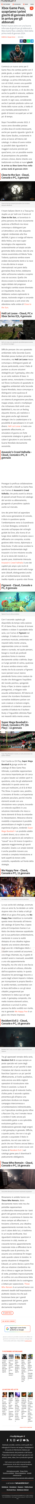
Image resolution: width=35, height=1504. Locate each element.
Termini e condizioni (8, 1473)
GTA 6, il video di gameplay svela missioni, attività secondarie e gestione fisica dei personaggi (23, 1408)
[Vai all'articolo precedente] (33, 950)
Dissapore (20, 1487)
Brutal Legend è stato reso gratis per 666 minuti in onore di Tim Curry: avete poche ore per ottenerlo (17, 1410)
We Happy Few (21, 1011)
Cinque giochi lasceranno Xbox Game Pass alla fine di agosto (4, 1366)
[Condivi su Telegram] (32, 41)
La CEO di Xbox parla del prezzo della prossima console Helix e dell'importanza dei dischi (11, 1409)
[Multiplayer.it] (8, 1)
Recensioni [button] (17, 4)
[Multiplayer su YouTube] (24, 1440)
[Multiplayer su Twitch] (21, 1440)
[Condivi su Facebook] (21, 41)
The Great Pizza (11, 1490)
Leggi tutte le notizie (26, 1427)
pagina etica (28, 1341)
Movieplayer (13, 1487)
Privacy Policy (24, 1471)
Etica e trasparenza (20, 1473)
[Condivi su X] (24, 41)
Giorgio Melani (11, 37)
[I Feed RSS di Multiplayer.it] (28, 1440)
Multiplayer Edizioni (23, 1490)
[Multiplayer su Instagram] (14, 1440)
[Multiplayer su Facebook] (7, 1440)
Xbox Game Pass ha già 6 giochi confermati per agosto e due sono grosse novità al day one (23, 1371)
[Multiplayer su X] (11, 1440)
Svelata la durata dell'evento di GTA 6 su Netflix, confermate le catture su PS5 (4, 1407)
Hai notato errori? (8, 1321)
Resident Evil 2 (16, 1150)
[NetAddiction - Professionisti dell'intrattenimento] (22, 1483)
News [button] (26, 4)
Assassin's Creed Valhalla (12, 562)
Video (32, 4)
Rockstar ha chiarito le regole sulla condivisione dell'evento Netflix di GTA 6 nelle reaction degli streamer (30, 1411)
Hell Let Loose (14, 426)
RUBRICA (3, 37)
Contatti (29, 1473)
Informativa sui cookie (13, 1471)
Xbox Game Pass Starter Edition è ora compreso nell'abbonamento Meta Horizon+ (30, 1370)
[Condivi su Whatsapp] (28, 41)
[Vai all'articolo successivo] (2, 950)
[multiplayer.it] (17, 1436)
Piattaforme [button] (6, 4)
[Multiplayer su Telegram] (17, 1440)
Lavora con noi (17, 1475)
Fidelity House (28, 1487)
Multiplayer (5, 1487)
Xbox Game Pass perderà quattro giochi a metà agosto (17, 1366)
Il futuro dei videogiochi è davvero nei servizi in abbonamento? (11, 1368)
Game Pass (7, 1313)
